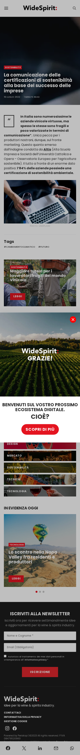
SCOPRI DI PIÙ (40, 429)
